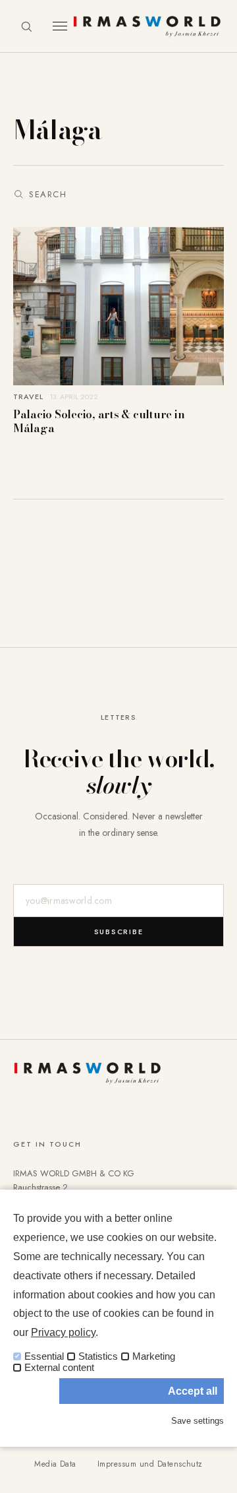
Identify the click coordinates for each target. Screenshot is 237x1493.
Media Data (55, 1464)
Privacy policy (63, 1332)
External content (59, 1368)
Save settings (197, 1421)
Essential (44, 1356)
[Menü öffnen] (60, 26)
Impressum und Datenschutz (150, 1464)
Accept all (192, 1391)
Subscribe (119, 931)
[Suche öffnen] (26, 26)
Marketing (153, 1356)
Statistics (98, 1356)
